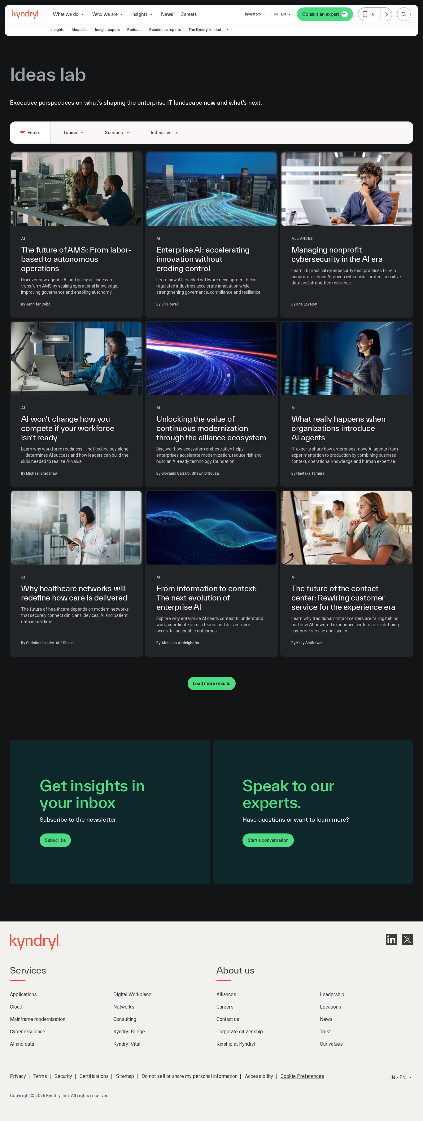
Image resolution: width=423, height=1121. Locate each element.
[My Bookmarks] (386, 14)
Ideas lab (80, 30)
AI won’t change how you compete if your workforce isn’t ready (67, 428)
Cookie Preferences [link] (302, 1076)
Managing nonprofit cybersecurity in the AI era (337, 254)
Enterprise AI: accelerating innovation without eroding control (203, 259)
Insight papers (107, 30)
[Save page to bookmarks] (365, 14)
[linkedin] (391, 939)
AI (23, 238)
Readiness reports (165, 30)
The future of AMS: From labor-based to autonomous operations (76, 259)
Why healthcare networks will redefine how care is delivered (74, 593)
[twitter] (407, 939)
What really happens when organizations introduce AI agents (338, 428)
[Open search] (404, 14)
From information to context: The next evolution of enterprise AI (206, 597)
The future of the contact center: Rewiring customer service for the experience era (343, 597)
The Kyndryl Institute (206, 30)
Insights (57, 30)
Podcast (134, 30)
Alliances (302, 238)
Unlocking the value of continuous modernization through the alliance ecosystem (211, 428)
